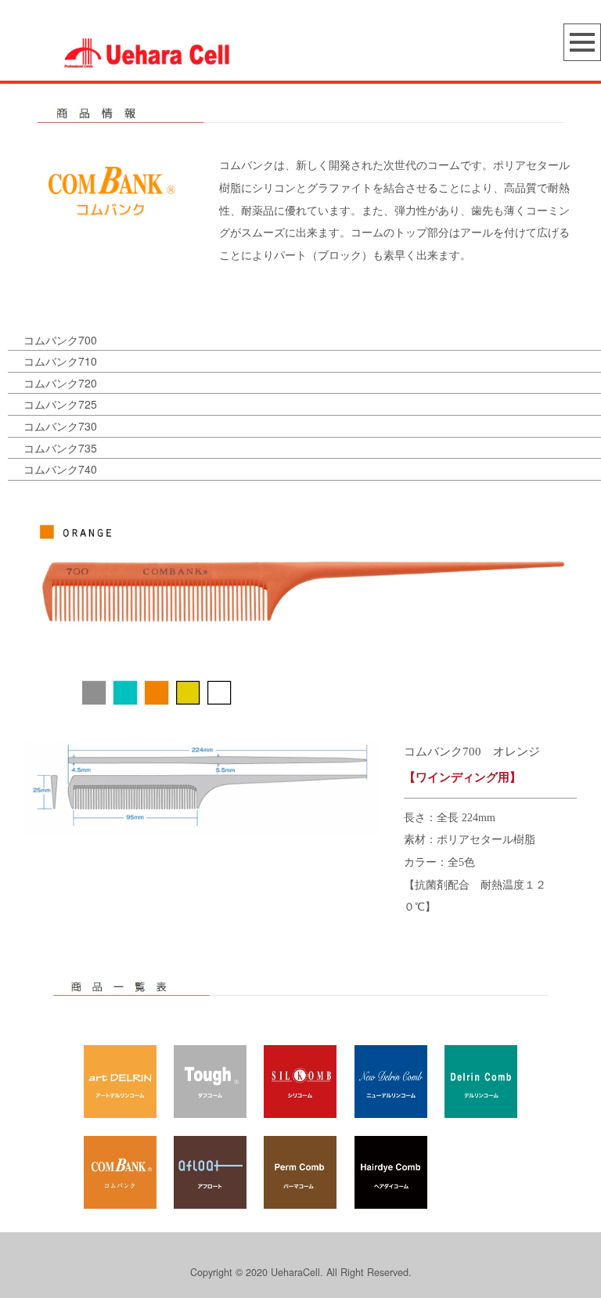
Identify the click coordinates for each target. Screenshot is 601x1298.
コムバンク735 (60, 448)
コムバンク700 (60, 340)
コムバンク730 (60, 426)
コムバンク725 (60, 404)
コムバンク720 (60, 383)
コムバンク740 (60, 469)
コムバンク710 (60, 361)
